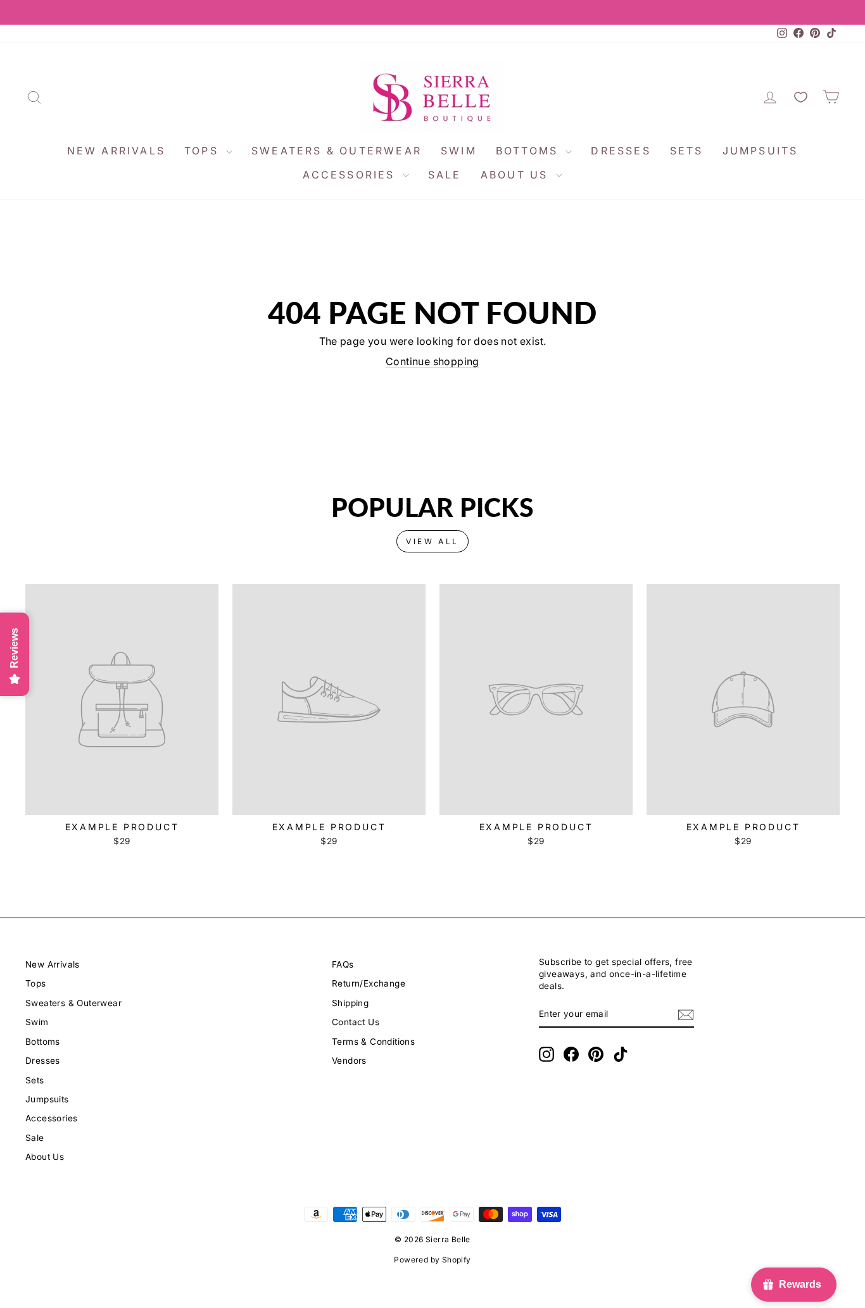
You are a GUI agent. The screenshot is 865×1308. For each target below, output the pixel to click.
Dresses (620, 150)
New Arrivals (116, 150)
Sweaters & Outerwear (336, 150)
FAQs (343, 964)
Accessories (351, 174)
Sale (445, 174)
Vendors (349, 1061)
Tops (203, 150)
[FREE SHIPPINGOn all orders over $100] (432, 12)
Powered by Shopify (432, 1259)
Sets (687, 150)
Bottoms (529, 150)
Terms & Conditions (373, 1042)
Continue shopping (432, 361)
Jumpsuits (761, 150)
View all (432, 541)
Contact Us (355, 1022)
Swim (459, 150)
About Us (517, 174)
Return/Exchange (368, 983)
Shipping (350, 1003)
